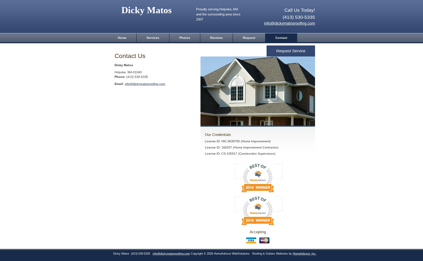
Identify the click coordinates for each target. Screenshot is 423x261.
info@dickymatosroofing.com (289, 23)
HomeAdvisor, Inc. (304, 253)
